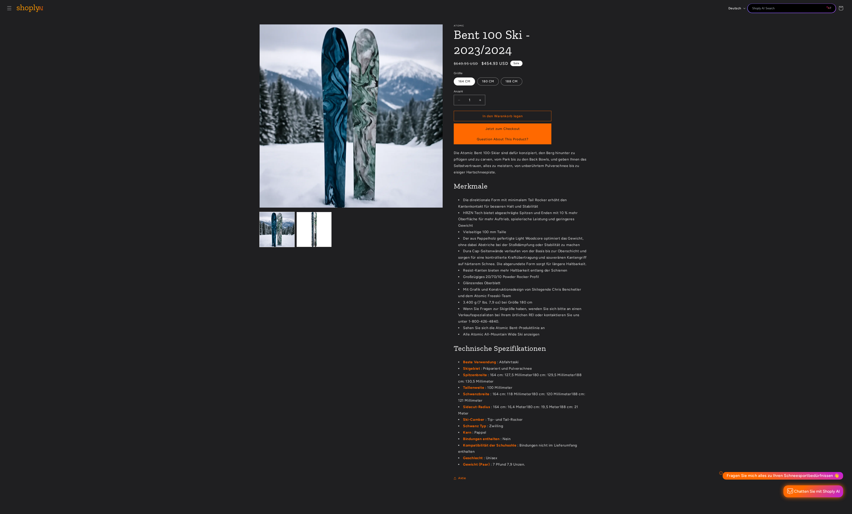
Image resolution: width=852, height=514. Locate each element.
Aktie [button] (462, 478)
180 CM (488, 81)
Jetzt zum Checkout (502, 129)
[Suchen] (831, 9)
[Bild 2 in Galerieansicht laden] (314, 229)
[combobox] (792, 8)
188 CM (511, 81)
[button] (9, 8)
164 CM (464, 81)
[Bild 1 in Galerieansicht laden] (277, 229)
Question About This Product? (503, 139)
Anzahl (458, 91)
